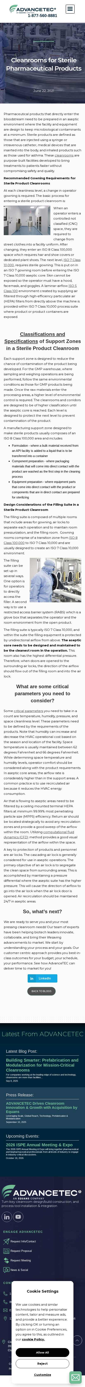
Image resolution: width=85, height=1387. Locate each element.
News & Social (19, 1270)
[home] (32, 9)
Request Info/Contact (23, 1241)
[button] (70, 9)
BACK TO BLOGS (41, 991)
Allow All (42, 1352)
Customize (42, 1375)
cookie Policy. (33, 1339)
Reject (42, 1363)
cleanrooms (64, 155)
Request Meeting (21, 1260)
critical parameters (28, 711)
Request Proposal (21, 1250)
